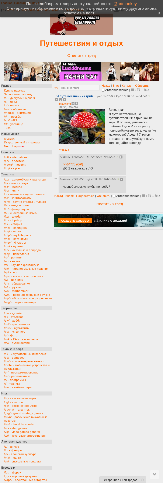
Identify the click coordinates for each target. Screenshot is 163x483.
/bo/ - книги (11, 190)
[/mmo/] (81, 33)
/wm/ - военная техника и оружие (27, 294)
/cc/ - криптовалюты (17, 198)
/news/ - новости (15, 164)
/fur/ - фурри (12, 472)
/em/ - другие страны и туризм (25, 201)
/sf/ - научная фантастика (21, 264)
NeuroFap (14, 146)
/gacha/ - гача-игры (17, 409)
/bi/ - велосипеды (16, 183)
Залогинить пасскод (18, 94)
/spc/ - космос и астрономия (23, 276)
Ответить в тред (81, 55)
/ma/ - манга (12, 457)
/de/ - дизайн (13, 313)
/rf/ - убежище (13, 124)
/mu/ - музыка (13, 246)
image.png (65, 103)
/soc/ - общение (15, 109)
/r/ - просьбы (12, 116)
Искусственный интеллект (22, 142)
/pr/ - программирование (21, 372)
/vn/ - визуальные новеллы (22, 461)
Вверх (69, 195)
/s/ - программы (15, 380)
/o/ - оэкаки (11, 105)
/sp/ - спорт (12, 272)
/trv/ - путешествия (17, 342)
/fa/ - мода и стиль (16, 205)
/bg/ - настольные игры (20, 398)
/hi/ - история (13, 224)
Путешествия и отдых (81, 43)
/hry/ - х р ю (12, 168)
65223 (111, 156)
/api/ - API (10, 120)
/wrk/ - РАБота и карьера (21, 339)
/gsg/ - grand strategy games (23, 413)
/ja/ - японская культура (20, 454)
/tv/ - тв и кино (13, 279)
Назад (106, 85)
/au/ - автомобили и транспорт (25, 179)
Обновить (142, 85)
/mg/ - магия (12, 231)
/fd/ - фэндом (13, 450)
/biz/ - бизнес (13, 187)
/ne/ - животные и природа (22, 250)
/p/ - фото (10, 335)
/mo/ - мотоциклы (16, 238)
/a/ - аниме (11, 446)
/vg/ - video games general (22, 431)
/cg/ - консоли (13, 402)
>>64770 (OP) (73, 164)
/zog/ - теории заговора (20, 302)
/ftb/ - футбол (13, 216)
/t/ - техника (12, 383)
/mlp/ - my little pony (17, 235)
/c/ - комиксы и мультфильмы (24, 194)
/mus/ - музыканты (16, 328)
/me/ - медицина (15, 227)
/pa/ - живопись (14, 331)
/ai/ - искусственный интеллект (25, 353)
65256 (111, 179)
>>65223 (64, 149)
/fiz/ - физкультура (16, 209)
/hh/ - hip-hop (13, 220)
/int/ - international (16, 157)
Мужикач (10, 138)
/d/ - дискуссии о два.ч (19, 98)
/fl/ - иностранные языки (20, 213)
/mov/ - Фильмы (15, 242)
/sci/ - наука (12, 261)
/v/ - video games (15, 428)
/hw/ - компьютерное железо (24, 361)
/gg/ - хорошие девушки (20, 476)
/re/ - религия (13, 257)
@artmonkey (125, 3)
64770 (143, 96)
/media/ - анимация (17, 112)
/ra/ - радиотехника (17, 376)
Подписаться (85, 195)
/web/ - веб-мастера (18, 387)
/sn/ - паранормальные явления (26, 268)
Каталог (127, 85)
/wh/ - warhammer (16, 291)
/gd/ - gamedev (14, 357)
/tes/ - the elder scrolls (19, 424)
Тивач (8, 127)
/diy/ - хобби (12, 320)
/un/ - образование (17, 283)
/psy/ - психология (16, 253)
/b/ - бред (10, 101)
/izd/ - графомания (17, 324)
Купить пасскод (14, 90)
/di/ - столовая (14, 316)
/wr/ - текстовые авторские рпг (25, 435)
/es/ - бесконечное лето (20, 405)
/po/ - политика (14, 160)
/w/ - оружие (12, 287)
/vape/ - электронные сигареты (25, 480)
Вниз (116, 85)
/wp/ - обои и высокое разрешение (28, 298)
